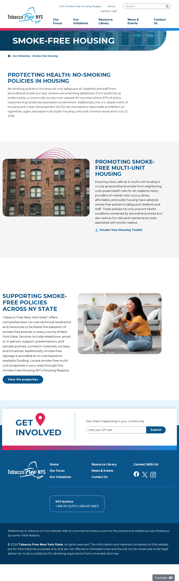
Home (54, 464)
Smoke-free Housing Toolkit (121, 230)
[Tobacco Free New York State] (25, 15)
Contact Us (160, 21)
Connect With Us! (146, 464)
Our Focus (57, 21)
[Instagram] (153, 474)
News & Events (133, 21)
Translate (161, 578)
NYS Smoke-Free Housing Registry (80, 6)
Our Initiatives (80, 21)
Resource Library (106, 21)
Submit (156, 429)
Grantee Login (108, 11)
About (111, 6)
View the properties (23, 379)
